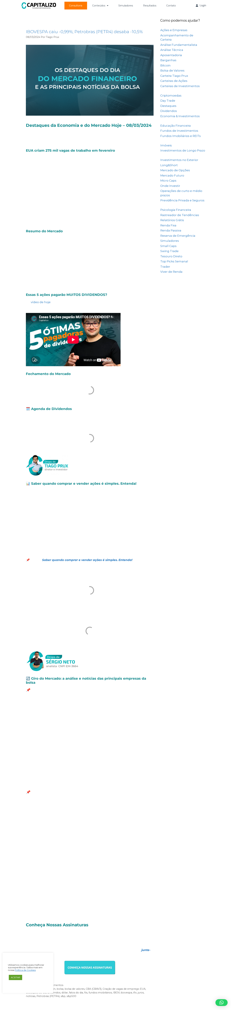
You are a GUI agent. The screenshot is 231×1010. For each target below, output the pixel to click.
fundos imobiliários (100, 992)
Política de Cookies (25, 970)
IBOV (116, 992)
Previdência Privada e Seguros (182, 200)
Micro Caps (168, 180)
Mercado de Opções (175, 170)
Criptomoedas (170, 95)
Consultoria (75, 5)
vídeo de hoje (41, 302)
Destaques (168, 106)
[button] (221, 1002)
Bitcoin (165, 65)
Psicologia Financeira (175, 210)
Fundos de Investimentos (179, 130)
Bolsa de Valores (172, 70)
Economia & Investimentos (180, 116)
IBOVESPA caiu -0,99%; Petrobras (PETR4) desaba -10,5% (84, 31)
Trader (165, 266)
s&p (63, 996)
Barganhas (168, 60)
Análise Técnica (171, 50)
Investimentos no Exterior (179, 160)
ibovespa (126, 992)
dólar (65, 992)
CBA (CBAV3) (93, 988)
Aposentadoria (171, 55)
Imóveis (166, 145)
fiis (85, 992)
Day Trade (167, 100)
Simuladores (125, 5)
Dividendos (168, 111)
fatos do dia (76, 992)
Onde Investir (170, 185)
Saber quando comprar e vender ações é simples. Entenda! (86, 560)
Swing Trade (169, 251)
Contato (171, 5)
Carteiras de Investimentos (180, 86)
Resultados (149, 5)
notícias (30, 996)
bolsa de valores (75, 988)
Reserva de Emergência (177, 235)
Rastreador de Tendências (179, 215)
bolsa (60, 988)
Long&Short (169, 165)
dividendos (53, 992)
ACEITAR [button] (15, 977)
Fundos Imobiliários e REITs (180, 136)
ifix (135, 992)
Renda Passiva (170, 230)
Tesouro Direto (171, 256)
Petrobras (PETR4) (48, 996)
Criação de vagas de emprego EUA (124, 988)
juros (141, 992)
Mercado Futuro (172, 175)
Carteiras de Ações (173, 81)
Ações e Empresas (173, 30)
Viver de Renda (171, 271)
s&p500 (71, 996)
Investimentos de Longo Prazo (182, 150)
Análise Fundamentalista (178, 44)
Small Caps (168, 246)
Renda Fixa (168, 225)
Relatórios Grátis (172, 220)
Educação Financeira (175, 125)
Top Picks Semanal (174, 261)
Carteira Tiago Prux (174, 75)
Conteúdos (98, 5)
